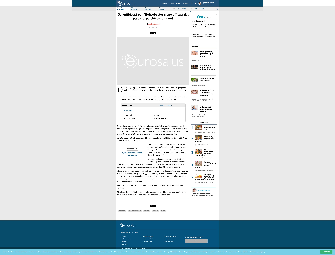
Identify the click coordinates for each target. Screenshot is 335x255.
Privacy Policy (124, 244)
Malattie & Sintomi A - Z (129, 232)
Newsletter (186, 3)
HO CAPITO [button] (326, 252)
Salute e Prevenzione (148, 236)
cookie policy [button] (261, 252)
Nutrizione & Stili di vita (148, 8)
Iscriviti (196, 241)
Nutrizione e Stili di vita (148, 239)
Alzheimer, (201, 115)
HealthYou (165, 3)
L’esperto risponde (169, 241)
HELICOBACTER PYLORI (134, 211)
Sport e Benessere (169, 239)
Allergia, (200, 85)
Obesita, (208, 144)
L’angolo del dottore (147, 241)
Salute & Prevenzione (120, 8)
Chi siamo (123, 236)
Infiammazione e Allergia (170, 236)
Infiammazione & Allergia (135, 8)
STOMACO (155, 211)
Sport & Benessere (162, 8)
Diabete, (206, 115)
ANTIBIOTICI (122, 211)
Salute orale (204, 101)
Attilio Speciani (153, 24)
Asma (203, 85)
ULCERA (163, 211)
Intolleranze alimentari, (207, 182)
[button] (192, 3)
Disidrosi (214, 132)
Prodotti (178, 3)
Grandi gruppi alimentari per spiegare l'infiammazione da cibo (202, 194)
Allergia (197, 184)
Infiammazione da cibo (198, 116)
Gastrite (128, 110)
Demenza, (200, 99)
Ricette (172, 3)
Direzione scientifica (126, 239)
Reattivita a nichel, (206, 132)
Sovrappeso (198, 146)
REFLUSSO (147, 211)
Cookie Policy (124, 241)
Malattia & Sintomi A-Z (166, 105)
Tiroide (199, 60)
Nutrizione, (198, 101)
